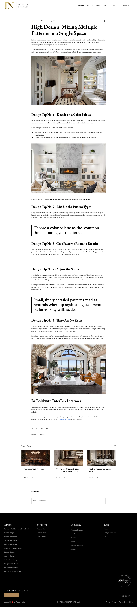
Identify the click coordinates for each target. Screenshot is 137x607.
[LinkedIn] (126, 596)
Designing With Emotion (34, 469)
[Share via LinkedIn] (37, 428)
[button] (113, 5)
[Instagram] (123, 596)
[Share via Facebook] (32, 428)
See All (114, 446)
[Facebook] (120, 596)
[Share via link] (42, 428)
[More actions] (104, 21)
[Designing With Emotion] (35, 458)
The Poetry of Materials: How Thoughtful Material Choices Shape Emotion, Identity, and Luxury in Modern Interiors (67, 471)
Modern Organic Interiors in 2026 (100, 471)
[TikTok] (129, 596)
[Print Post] (47, 428)
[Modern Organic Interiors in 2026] (101, 458)
